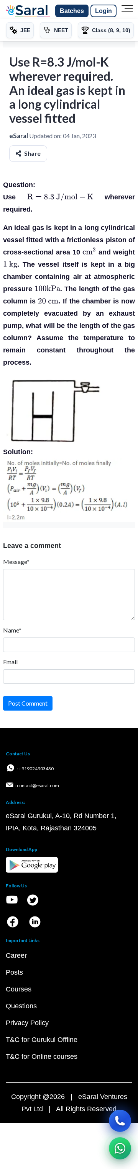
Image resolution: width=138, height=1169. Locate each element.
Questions (21, 1006)
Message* (16, 561)
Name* (12, 630)
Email (10, 661)
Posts (14, 972)
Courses (18, 989)
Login (103, 11)
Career (16, 955)
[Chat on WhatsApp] (120, 1148)
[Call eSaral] (120, 1121)
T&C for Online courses (41, 1056)
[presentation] (60, 197)
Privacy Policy (27, 1023)
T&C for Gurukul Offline (41, 1039)
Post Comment (28, 703)
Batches (72, 11)
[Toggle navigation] (127, 11)
